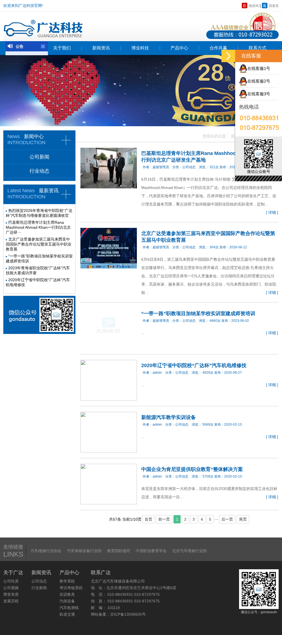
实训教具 (67, 594)
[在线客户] (228, 56)
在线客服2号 (258, 81)
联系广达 (101, 572)
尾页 (243, 519)
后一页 (227, 519)
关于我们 (62, 48)
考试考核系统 (71, 588)
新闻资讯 (101, 48)
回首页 (271, 6)
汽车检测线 (69, 608)
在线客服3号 (258, 93)
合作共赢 (218, 48)
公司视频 (11, 588)
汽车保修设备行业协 (84, 551)
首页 (234, 136)
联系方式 (257, 48)
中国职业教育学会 (151, 551)
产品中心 (179, 48)
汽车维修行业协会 (46, 551)
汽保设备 (67, 601)
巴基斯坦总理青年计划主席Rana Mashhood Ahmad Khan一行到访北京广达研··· (38, 227)
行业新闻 (39, 588)
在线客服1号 (258, 68)
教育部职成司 (118, 551)
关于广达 (13, 572)
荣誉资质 (11, 594)
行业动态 (39, 171)
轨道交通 (67, 614)
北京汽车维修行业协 (189, 551)
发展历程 (11, 601)
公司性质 (11, 581)
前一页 (164, 519)
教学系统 (67, 581)
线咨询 (251, 6)
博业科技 (140, 48)
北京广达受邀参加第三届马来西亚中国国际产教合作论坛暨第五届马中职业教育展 (38, 244)
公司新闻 (39, 157)
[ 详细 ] (272, 212)
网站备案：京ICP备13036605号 (118, 614)
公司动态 (39, 581)
